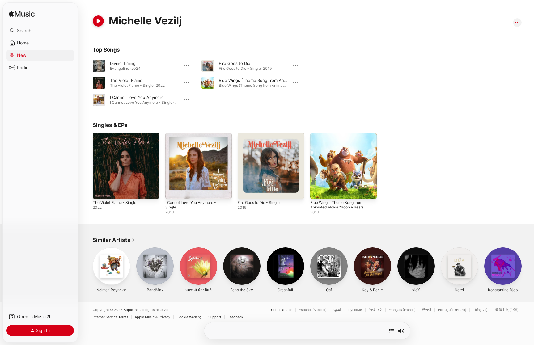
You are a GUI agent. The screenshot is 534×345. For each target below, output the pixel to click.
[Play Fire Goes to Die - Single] (245, 191)
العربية (337, 310)
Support (214, 317)
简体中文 (375, 310)
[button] (40, 30)
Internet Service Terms (110, 317)
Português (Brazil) (452, 310)
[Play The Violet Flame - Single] (100, 191)
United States (281, 310)
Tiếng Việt (481, 310)
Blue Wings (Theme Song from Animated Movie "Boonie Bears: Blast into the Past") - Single (340, 140)
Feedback (235, 317)
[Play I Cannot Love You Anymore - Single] (173, 191)
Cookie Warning (189, 317)
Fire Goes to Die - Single (261, 135)
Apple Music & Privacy (152, 317)
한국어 (426, 310)
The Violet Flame (126, 80)
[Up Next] (391, 330)
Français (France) (402, 310)
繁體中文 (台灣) (507, 310)
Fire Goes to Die (234, 63)
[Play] (98, 21)
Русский (355, 310)
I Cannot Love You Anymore (137, 97)
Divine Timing (123, 63)
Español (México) (313, 310)
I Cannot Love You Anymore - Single (193, 137)
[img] (22, 14)
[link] (114, 240)
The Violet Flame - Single (117, 135)
